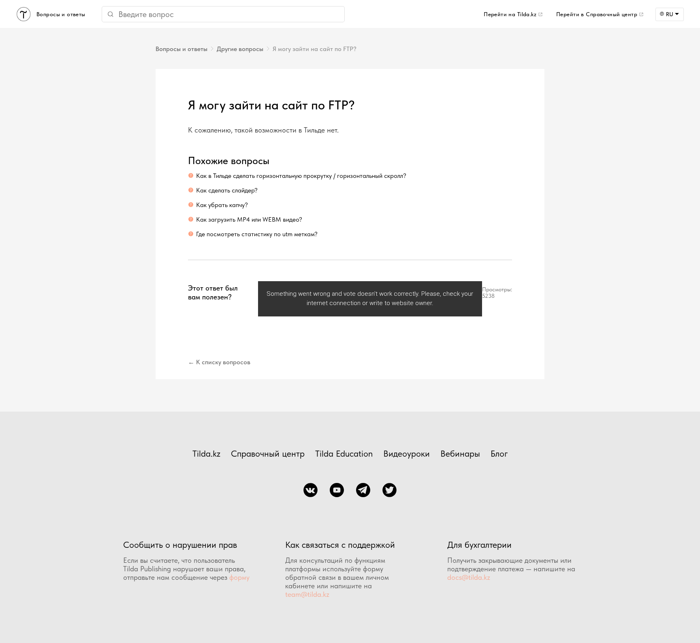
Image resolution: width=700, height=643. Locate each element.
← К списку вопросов (219, 362)
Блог (499, 453)
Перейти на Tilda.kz (510, 14)
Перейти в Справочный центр (596, 14)
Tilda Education (344, 453)
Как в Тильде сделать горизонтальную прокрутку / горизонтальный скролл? (301, 175)
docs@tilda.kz (468, 577)
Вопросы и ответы (181, 49)
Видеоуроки (406, 453)
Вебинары (460, 453)
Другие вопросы (240, 49)
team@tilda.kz (307, 594)
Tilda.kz (206, 453)
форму (239, 577)
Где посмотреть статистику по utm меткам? (257, 234)
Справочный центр (268, 453)
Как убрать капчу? (222, 205)
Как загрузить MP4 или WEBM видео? (249, 219)
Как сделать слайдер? (227, 190)
